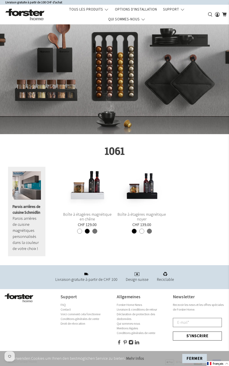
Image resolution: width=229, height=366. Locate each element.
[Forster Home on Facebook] (119, 344)
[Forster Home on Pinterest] (125, 344)
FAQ (63, 305)
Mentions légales (127, 328)
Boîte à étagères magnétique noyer (141, 217)
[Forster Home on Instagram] (131, 344)
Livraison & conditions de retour (137, 309)
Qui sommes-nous (124, 19)
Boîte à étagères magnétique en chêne (87, 217)
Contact (66, 309)
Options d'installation (136, 9)
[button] (218, 363)
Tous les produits (86, 9)
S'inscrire (197, 336)
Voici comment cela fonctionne (80, 314)
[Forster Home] (25, 14)
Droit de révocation (73, 324)
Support (171, 9)
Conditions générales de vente (80, 319)
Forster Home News (129, 305)
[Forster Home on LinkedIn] (137, 344)
